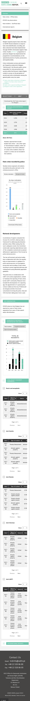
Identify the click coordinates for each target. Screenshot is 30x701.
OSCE (21, 693)
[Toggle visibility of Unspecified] (11, 220)
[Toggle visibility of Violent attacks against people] (15, 343)
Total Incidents (8, 326)
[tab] (9, 174)
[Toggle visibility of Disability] (19, 218)
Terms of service (21, 695)
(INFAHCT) (14, 52)
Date (5, 398)
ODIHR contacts (15, 693)
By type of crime (20, 174)
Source (22, 398)
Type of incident (12, 398)
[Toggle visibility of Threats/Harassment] (13, 344)
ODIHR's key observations (10, 20)
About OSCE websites (10, 695)
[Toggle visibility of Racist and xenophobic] (14, 214)
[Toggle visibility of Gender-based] (12, 216)
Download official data (15, 224)
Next (19, 471)
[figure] (15, 353)
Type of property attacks (10, 329)
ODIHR (9, 693)
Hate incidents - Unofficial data (11, 23)
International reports (8, 27)
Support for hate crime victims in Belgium (13, 82)
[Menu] (26, 3)
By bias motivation (8, 174)
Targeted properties (19, 326)
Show (20, 393)
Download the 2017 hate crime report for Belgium (15, 101)
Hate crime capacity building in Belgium (15, 85)
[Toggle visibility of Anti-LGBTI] (11, 218)
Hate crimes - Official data (10, 17)
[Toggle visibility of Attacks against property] (14, 345)
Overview (5, 13)
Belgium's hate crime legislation (13, 86)
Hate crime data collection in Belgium (15, 80)
